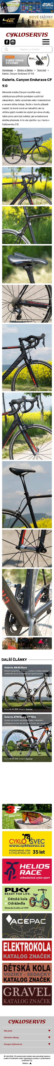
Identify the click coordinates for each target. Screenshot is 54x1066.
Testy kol (41, 70)
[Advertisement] (20, 782)
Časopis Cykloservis (13, 1044)
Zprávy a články (25, 70)
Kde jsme (8, 1031)
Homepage (7, 70)
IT (31, 1060)
